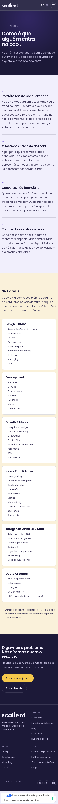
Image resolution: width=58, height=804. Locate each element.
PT (42, 5)
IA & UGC (6, 767)
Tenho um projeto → (18, 678)
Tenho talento (14, 688)
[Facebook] (53, 782)
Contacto (36, 733)
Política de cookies (41, 757)
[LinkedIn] (40, 782)
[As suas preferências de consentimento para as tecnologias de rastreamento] (53, 799)
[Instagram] (46, 782)
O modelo (36, 717)
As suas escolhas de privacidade (31, 795)
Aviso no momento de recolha (21, 800)
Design (5, 751)
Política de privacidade (43, 751)
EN (47, 5)
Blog (33, 728)
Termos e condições (42, 762)
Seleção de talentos (42, 723)
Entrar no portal (39, 738)
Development (9, 757)
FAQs (34, 767)
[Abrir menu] (53, 5)
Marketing (7, 762)
